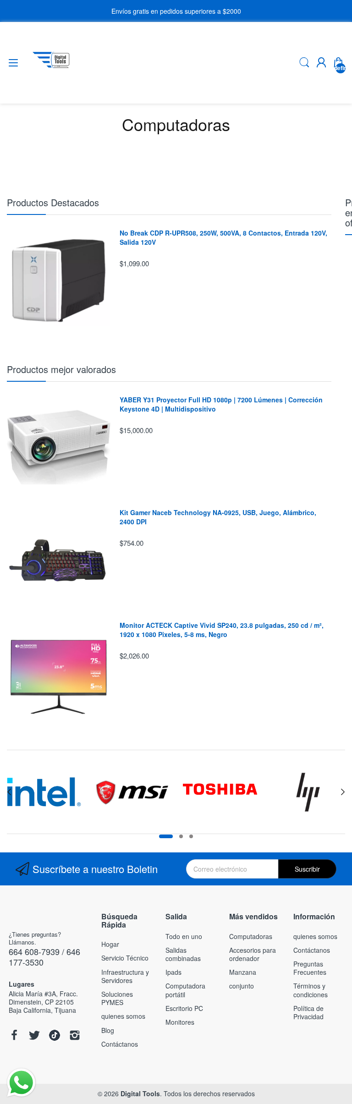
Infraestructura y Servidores (125, 976)
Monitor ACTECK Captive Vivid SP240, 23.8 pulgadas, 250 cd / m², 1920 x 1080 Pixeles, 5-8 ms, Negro (222, 630)
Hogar (110, 944)
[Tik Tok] (54, 1036)
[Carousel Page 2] (181, 836)
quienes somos (123, 1016)
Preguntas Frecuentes (309, 968)
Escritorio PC (184, 1008)
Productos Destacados (53, 202)
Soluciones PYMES (117, 998)
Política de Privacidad (308, 1012)
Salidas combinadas (183, 954)
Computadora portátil (185, 990)
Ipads (173, 972)
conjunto (241, 985)
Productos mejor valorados (61, 369)
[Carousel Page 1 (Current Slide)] (166, 836)
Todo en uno (183, 936)
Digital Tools (140, 1093)
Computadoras (250, 936)
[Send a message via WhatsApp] (21, 1082)
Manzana (242, 972)
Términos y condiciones (310, 990)
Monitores (179, 1022)
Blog (107, 1030)
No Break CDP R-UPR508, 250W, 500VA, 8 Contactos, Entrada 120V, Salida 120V (223, 238)
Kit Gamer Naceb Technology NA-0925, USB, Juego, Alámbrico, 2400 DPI (218, 517)
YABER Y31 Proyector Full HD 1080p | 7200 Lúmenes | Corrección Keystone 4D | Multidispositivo (221, 404)
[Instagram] (74, 1036)
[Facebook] (14, 1036)
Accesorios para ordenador (252, 954)
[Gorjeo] (34, 1036)
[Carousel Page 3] (191, 836)
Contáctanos (119, 1044)
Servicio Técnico (124, 957)
